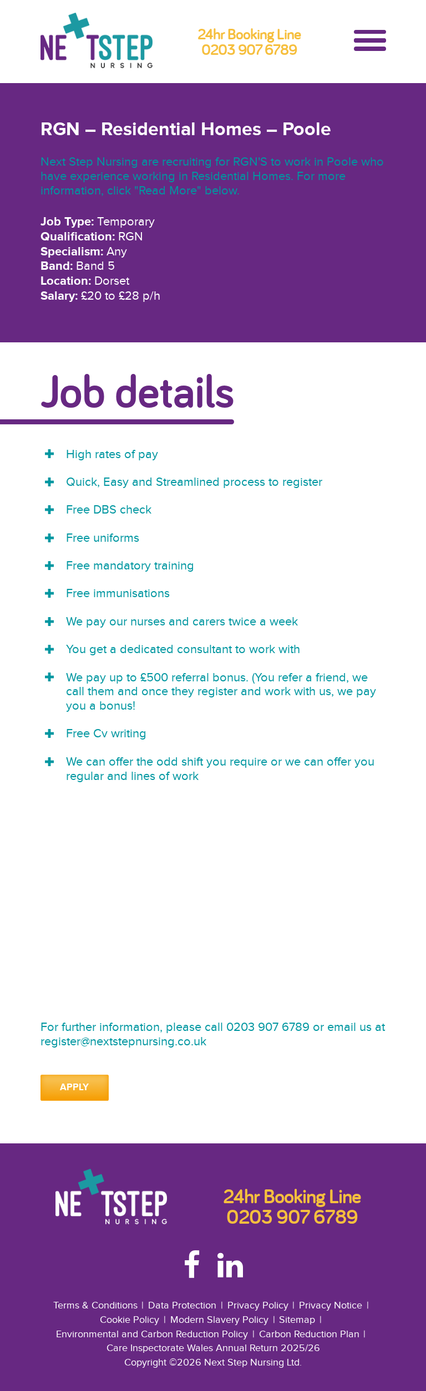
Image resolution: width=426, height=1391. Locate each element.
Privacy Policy (257, 1305)
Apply (74, 1087)
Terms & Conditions (95, 1305)
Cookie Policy (129, 1320)
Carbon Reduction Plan (309, 1334)
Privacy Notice (330, 1305)
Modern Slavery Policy (219, 1320)
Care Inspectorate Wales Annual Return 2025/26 (213, 1348)
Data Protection (182, 1305)
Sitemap (297, 1320)
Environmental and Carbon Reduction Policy (152, 1334)
